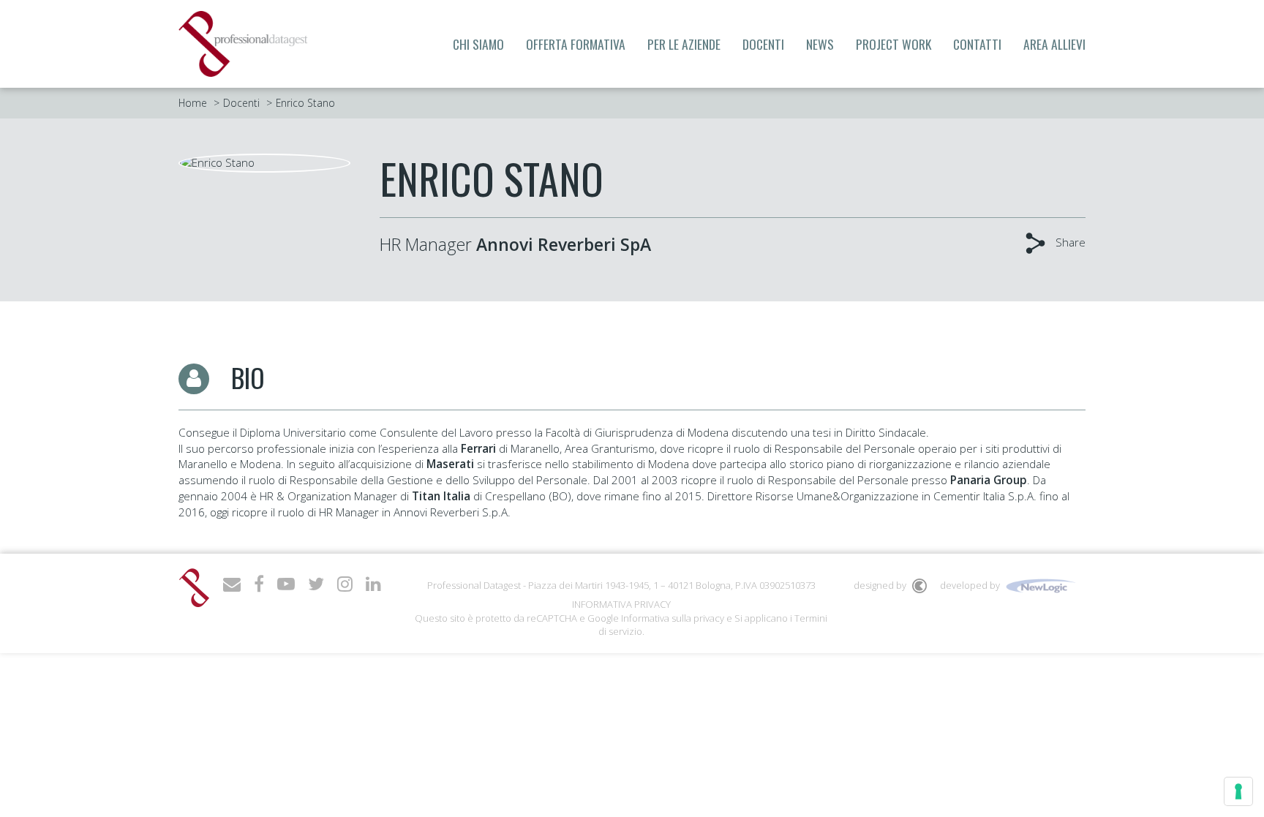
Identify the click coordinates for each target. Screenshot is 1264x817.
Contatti (977, 43)
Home (192, 103)
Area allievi (1054, 43)
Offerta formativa (575, 43)
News (820, 43)
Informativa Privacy (621, 604)
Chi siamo (478, 43)
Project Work (893, 43)
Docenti (763, 43)
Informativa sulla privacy (672, 618)
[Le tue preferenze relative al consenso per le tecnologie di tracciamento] (1238, 791)
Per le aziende (684, 43)
